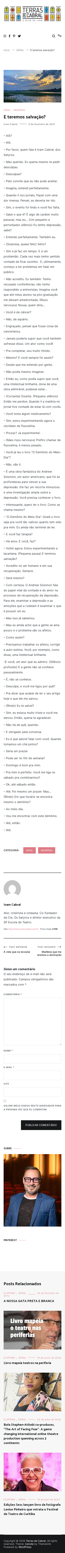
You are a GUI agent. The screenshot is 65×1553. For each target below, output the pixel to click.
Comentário (13, 994)
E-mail (9, 1067)
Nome (8, 1050)
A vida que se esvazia (17, 949)
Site (6, 1083)
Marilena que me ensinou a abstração (49, 951)
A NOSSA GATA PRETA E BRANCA (29, 1301)
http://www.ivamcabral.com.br (23, 929)
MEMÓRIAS (19, 110)
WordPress (25, 1546)
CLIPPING (9, 1293)
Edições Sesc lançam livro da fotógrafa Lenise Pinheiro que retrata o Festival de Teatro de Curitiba (32, 1509)
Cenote (29, 1543)
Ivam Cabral (11, 124)
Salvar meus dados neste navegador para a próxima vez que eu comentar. (32, 1107)
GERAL (7, 110)
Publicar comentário (41, 1125)
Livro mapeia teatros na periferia (27, 1363)
